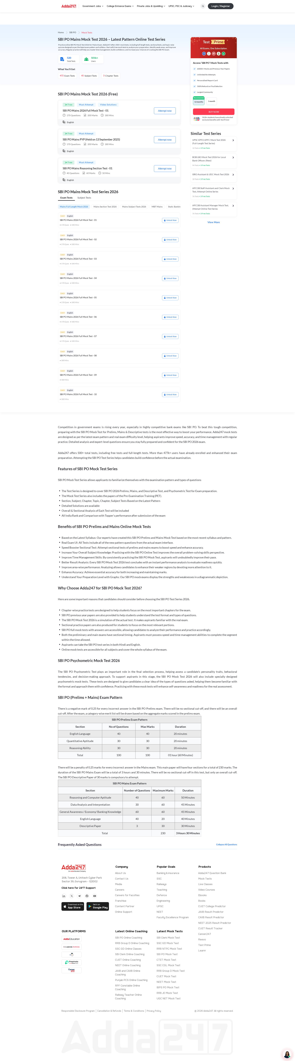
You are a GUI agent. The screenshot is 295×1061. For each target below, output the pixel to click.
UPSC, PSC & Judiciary (180, 6)
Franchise (120, 900)
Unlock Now (171, 220)
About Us (120, 873)
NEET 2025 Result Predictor (214, 923)
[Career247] (71, 970)
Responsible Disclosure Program (78, 1011)
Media (118, 884)
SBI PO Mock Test (167, 954)
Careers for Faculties (127, 895)
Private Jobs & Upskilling (150, 6)
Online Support (123, 911)
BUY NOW (214, 111)
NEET (160, 911)
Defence (162, 895)
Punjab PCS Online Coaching (131, 980)
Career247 (204, 934)
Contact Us (121, 878)
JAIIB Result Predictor (211, 911)
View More (214, 222)
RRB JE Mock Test (167, 993)
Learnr (202, 950)
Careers (119, 889)
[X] (71, 896)
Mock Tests (205, 878)
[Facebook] (87, 896)
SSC (159, 878)
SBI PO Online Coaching (128, 937)
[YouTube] (94, 896)
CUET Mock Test (166, 976)
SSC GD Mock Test (168, 943)
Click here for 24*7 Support (78, 888)
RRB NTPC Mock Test (169, 948)
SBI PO (72, 32)
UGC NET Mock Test (169, 998)
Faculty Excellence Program (173, 917)
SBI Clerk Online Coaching (129, 954)
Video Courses (206, 889)
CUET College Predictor (212, 906)
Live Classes (205, 884)
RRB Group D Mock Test (171, 970)
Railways (162, 884)
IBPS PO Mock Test (168, 987)
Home (61, 32)
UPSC (160, 906)
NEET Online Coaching (128, 965)
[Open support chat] (287, 1054)
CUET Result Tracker (210, 928)
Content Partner (124, 906)
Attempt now (165, 111)
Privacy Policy (154, 1011)
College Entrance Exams (119, 6)
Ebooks (202, 895)
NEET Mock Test (166, 982)
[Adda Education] (71, 939)
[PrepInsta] (71, 962)
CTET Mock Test (166, 959)
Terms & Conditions (134, 1011)
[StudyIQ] (71, 955)
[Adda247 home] (68, 6)
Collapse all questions (226, 845)
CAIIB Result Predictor (211, 917)
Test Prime (204, 945)
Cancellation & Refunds (109, 1011)
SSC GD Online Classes (128, 948)
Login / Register (221, 6)
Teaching (162, 889)
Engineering (163, 900)
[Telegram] (79, 896)
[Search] (203, 6)
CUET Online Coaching (128, 959)
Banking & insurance (168, 873)
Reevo (202, 939)
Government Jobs (92, 6)
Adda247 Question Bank (212, 873)
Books (201, 900)
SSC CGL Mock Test (168, 965)
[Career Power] (71, 947)
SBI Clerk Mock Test (168, 937)
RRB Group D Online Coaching (132, 943)
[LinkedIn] (63, 896)
